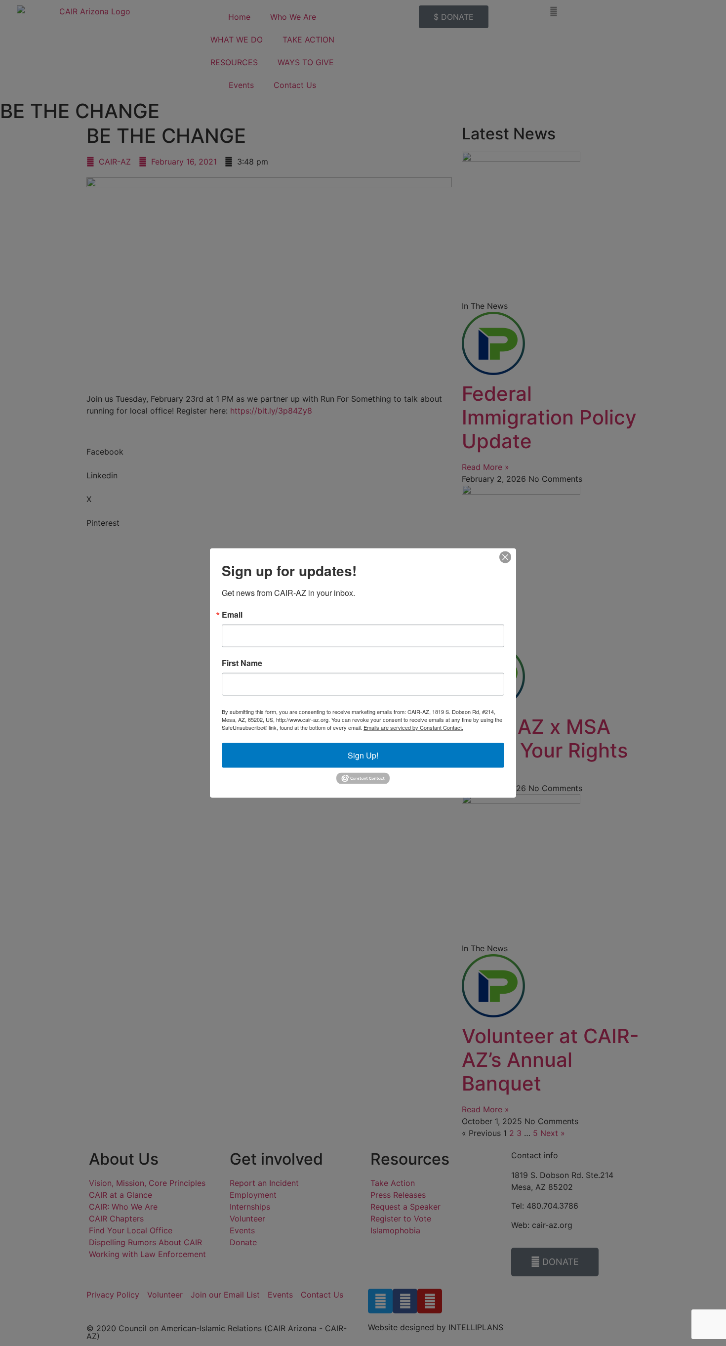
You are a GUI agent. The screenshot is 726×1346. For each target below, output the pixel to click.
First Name (242, 663)
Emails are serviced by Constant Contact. (413, 727)
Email (232, 615)
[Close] (505, 557)
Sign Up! (363, 755)
